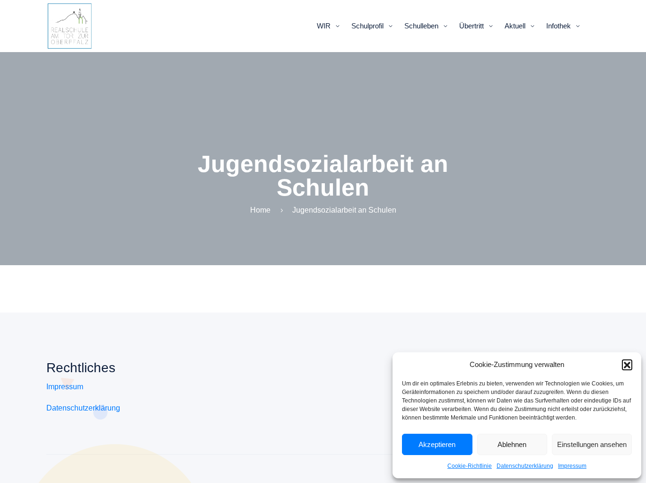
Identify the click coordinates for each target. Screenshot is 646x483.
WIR (324, 26)
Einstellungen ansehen (592, 444)
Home (260, 210)
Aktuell (515, 26)
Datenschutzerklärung (525, 466)
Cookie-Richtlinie (469, 466)
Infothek (558, 26)
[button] (627, 364)
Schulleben (421, 26)
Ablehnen (512, 444)
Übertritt (471, 26)
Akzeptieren (437, 444)
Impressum (572, 466)
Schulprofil (367, 26)
